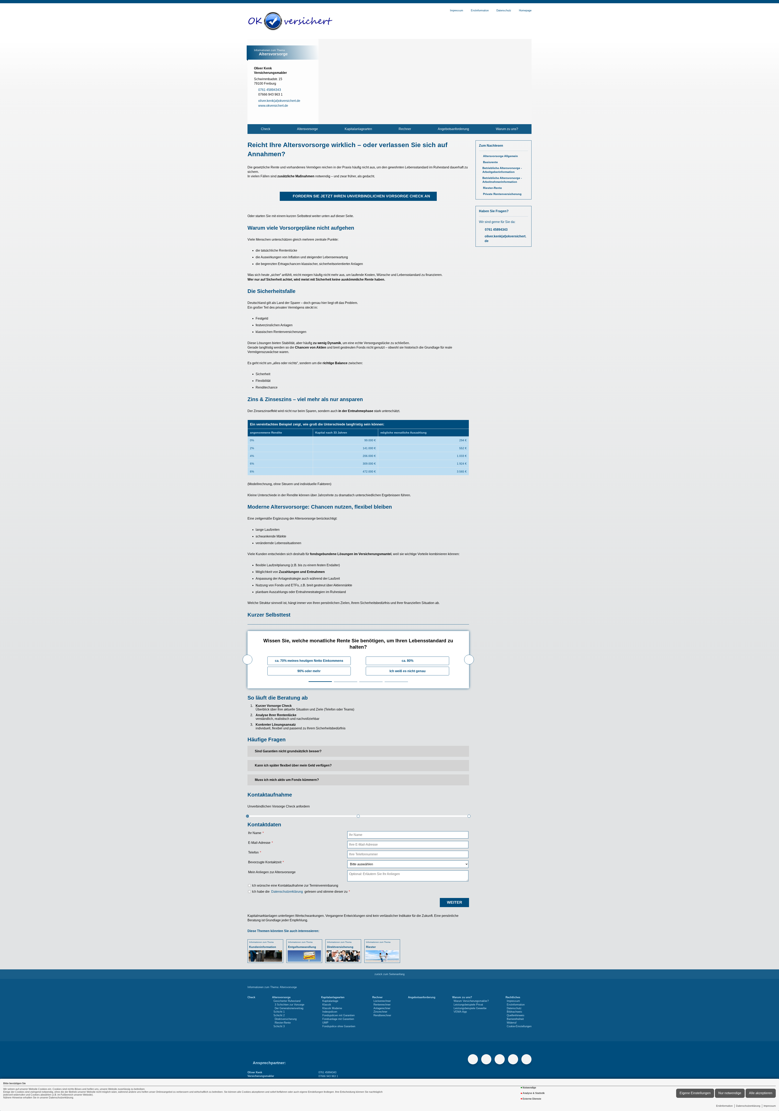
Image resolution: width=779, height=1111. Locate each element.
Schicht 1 (279, 1011)
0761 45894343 (496, 229)
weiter (454, 902)
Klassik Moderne (332, 1008)
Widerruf (511, 1022)
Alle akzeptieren (760, 1093)
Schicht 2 (279, 1015)
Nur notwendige (729, 1093)
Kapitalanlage (330, 1000)
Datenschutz (503, 10)
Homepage (525, 10)
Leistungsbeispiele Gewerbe (470, 1008)
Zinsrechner (380, 1011)
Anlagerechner (381, 1008)
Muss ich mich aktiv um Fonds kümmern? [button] (287, 780)
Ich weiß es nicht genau (408, 671)
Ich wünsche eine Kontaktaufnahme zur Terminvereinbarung (295, 885)
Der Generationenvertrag (289, 1008)
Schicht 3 (279, 1026)
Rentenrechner (382, 1004)
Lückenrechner (382, 1000)
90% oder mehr (309, 671)
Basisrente (490, 162)
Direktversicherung (286, 1019)
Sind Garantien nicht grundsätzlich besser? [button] (288, 751)
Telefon (253, 852)
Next (469, 659)
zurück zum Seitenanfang (389, 974)
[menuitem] (265, 129)
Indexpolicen (329, 1011)
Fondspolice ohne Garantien (338, 1026)
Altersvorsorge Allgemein (500, 156)
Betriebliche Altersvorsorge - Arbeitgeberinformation (502, 170)
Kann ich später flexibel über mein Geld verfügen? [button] (293, 765)
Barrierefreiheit (515, 1019)
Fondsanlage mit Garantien (338, 1019)
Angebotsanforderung (453, 129)
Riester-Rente (492, 187)
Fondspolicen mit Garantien (338, 1015)
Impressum (770, 1106)
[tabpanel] (358, 659)
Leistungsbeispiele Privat (468, 1004)
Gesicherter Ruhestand (286, 1000)
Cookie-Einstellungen (519, 1026)
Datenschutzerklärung (748, 1106)
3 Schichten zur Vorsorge (289, 1004)
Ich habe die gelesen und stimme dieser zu (300, 891)
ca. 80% (407, 660)
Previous (247, 659)
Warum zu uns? (507, 129)
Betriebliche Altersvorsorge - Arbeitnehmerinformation (502, 180)
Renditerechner (382, 1015)
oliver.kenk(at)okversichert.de (505, 238)
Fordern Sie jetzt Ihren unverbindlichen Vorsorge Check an (361, 196)
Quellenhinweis (515, 1015)
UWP (325, 1022)
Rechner (405, 129)
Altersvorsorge (307, 129)
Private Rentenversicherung (502, 194)
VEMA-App (460, 1011)
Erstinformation (724, 1106)
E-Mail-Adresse (259, 842)
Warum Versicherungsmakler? (471, 1000)
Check (265, 129)
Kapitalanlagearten (358, 129)
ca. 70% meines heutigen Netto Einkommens (309, 660)
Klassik (326, 1004)
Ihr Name (254, 833)
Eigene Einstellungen (695, 1093)
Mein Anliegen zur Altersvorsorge (272, 872)
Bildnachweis (514, 1011)
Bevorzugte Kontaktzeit (264, 862)
